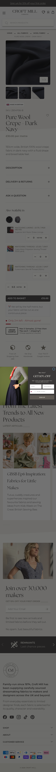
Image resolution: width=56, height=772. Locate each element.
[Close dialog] (54, 369)
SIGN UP (42, 397)
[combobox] (33, 392)
